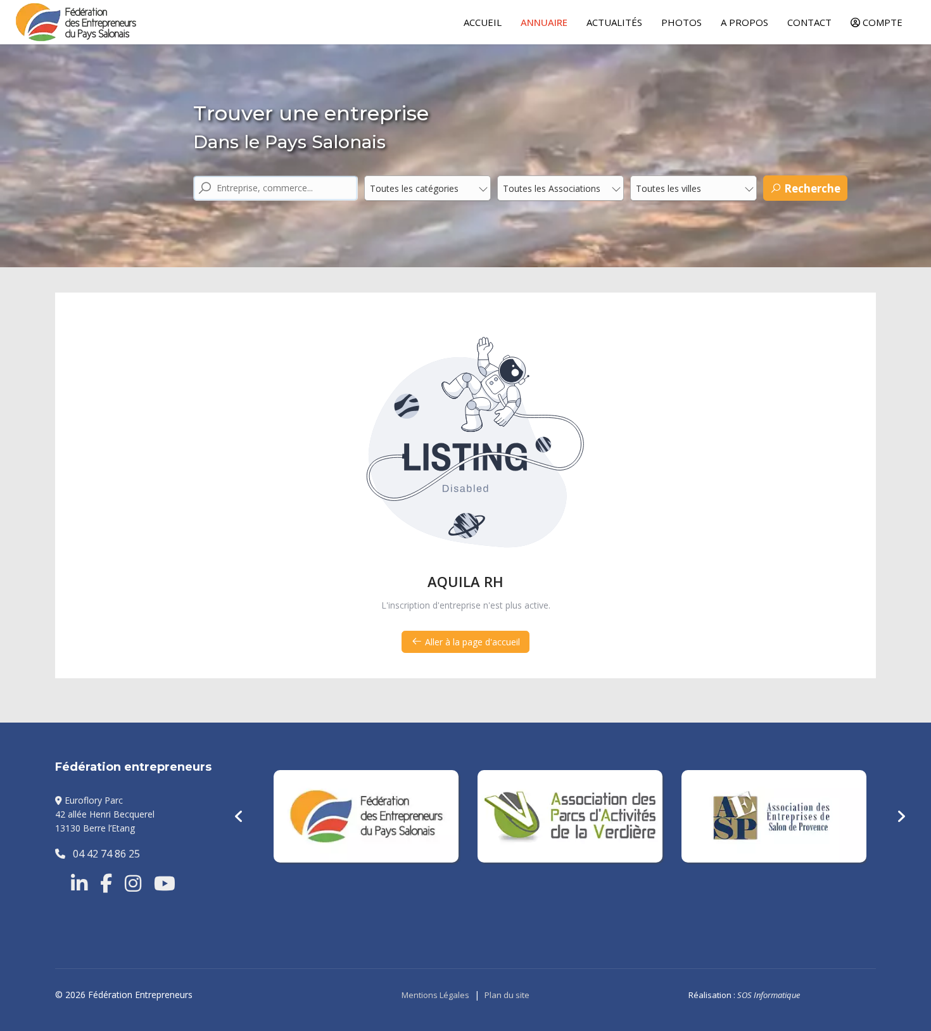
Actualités (614, 22)
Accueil (483, 22)
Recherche (811, 188)
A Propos (744, 22)
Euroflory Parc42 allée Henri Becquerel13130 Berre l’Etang (105, 814)
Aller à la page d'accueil (471, 642)
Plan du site (506, 995)
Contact (809, 22)
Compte (881, 22)
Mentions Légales (435, 995)
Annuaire (544, 22)
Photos (681, 22)
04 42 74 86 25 (102, 854)
